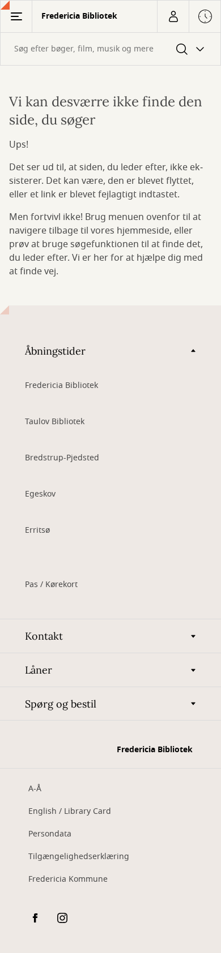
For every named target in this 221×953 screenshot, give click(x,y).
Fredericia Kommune (68, 879)
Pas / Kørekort (51, 584)
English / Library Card (69, 811)
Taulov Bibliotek (54, 422)
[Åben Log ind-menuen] (173, 16)
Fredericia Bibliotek (61, 385)
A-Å (34, 789)
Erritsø (37, 530)
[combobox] (110, 49)
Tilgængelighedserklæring (78, 857)
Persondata (49, 834)
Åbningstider (55, 350)
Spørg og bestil (60, 703)
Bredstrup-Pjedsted (62, 458)
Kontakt (44, 635)
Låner (38, 669)
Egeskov (40, 494)
